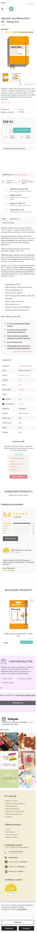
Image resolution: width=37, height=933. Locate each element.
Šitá (19, 394)
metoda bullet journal (17, 458)
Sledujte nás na (16, 871)
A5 (8, 249)
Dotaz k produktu (12, 137)
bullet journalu (30, 270)
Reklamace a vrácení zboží (15, 811)
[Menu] (31, 4)
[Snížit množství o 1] (11, 131)
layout (12, 461)
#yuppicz (31, 722)
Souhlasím (26, 928)
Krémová (21, 390)
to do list (13, 467)
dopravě (14, 183)
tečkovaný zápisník (16, 464)
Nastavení (17, 922)
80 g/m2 (21, 404)
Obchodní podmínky (12, 809)
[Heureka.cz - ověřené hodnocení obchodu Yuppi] (11, 889)
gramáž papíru (10, 284)
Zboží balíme (25, 180)
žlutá (20, 385)
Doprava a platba (12, 801)
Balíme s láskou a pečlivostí (15, 803)
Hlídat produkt (28, 137)
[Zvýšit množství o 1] (11, 129)
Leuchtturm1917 (24, 375)
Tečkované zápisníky (25, 366)
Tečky (20, 399)
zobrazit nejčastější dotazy (22, 351)
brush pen (13, 470)
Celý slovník (17, 477)
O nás (8, 829)
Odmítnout (9, 928)
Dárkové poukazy (11, 806)
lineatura (15, 290)
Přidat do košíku (22, 130)
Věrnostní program (12, 835)
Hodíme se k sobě (8, 223)
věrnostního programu (20, 175)
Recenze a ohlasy (12, 837)
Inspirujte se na (17, 867)
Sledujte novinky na (18, 862)
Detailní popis (5, 102)
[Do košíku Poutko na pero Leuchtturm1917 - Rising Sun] (26, 642)
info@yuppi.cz (13, 857)
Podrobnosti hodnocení (26, 32)
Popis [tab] (4, 219)
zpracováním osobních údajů (25, 695)
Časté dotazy (10, 832)
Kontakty (9, 817)
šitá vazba (8, 299)
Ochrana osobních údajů (14, 814)
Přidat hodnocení (10, 539)
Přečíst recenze (15, 552)
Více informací (22, 909)
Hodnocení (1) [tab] (14, 219)
